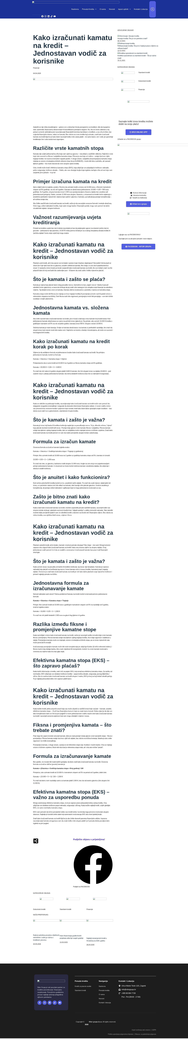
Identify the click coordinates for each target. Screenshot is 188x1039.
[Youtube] (55, 16)
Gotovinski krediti (39, 909)
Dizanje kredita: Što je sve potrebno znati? (132, 38)
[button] (152, 9)
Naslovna (75, 9)
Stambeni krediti (65, 909)
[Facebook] (42, 16)
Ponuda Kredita (88, 9)
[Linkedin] (48, 16)
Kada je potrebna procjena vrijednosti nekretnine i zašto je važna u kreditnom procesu (46, 937)
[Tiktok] (51, 16)
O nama (103, 9)
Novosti (112, 9)
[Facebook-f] (39, 1003)
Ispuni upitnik (123, 9)
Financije (36, 68)
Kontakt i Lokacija (141, 9)
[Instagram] (45, 16)
